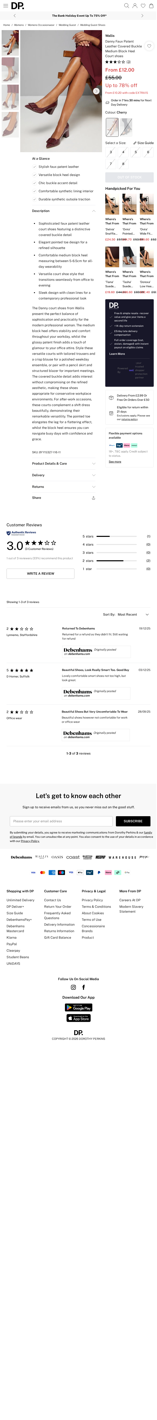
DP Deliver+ (15, 907)
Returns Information (59, 931)
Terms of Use (91, 920)
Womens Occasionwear (41, 25)
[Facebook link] (83, 987)
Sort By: (109, 614)
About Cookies (93, 913)
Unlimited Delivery (20, 900)
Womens (19, 25)
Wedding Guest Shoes (92, 25)
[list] (61, 91)
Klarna (12, 937)
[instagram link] (73, 987)
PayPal (12, 944)
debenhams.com (79, 653)
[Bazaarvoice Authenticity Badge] (21, 533)
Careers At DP (129, 900)
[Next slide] (142, 15)
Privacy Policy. (30, 841)
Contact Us (52, 900)
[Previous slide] (14, 15)
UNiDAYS (13, 964)
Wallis (109, 36)
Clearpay (13, 950)
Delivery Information (59, 924)
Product (88, 937)
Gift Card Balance (57, 937)
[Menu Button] (5, 5)
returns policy (129, 419)
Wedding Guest (67, 25)
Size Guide (15, 913)
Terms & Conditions (96, 907)
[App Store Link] (78, 1012)
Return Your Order (57, 907)
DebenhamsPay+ (19, 920)
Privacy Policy (92, 900)
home (6, 25)
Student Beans (18, 957)
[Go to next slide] (96, 91)
